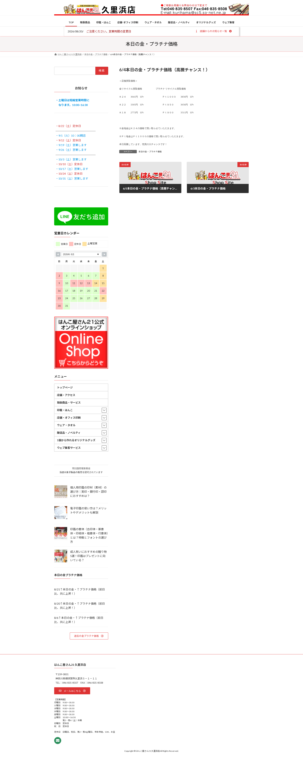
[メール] (57, 740)
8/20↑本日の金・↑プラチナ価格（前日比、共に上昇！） (79, 605)
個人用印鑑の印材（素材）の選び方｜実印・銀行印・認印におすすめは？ (88, 491)
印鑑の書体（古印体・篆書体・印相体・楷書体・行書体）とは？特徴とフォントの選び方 (89, 535)
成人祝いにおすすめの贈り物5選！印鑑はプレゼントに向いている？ (88, 556)
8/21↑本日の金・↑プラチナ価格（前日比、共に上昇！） (79, 591)
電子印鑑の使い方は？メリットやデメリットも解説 (88, 510)
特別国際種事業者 (81, 468)
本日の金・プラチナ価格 (150, 151)
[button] (213, 31)
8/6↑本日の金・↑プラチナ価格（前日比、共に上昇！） (78, 619)
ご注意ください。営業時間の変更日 (108, 31)
